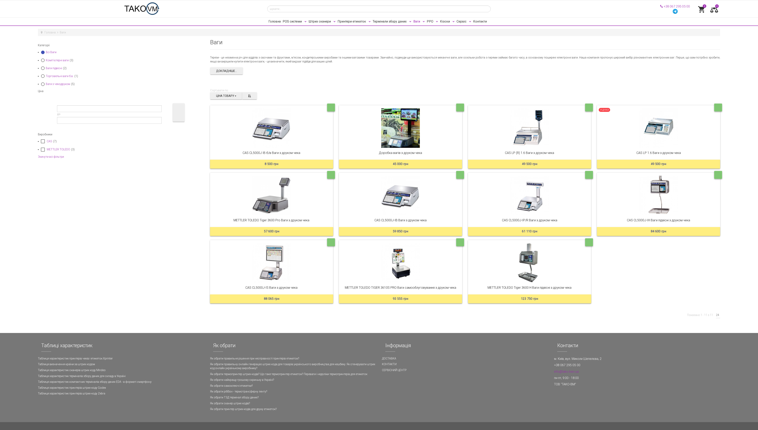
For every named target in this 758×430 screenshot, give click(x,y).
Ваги (417, 21)
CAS (49, 141)
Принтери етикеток (352, 21)
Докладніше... (226, 71)
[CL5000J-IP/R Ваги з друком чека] (529, 195)
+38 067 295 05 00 (676, 6)
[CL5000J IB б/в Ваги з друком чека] (271, 128)
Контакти (480, 21)
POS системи (293, 21)
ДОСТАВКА (389, 358)
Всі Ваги (51, 52)
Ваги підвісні (54, 68)
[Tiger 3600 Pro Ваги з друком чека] (271, 195)
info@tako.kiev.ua (566, 371)
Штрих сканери (320, 21)
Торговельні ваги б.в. (59, 76)
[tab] (121, 45)
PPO (430, 21)
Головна (274, 21)
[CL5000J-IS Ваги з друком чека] (271, 263)
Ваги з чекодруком (58, 84)
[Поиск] (179, 112)
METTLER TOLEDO (58, 149)
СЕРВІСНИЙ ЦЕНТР (394, 370)
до (58, 114)
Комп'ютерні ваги (57, 60)
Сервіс (462, 21)
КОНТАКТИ (389, 364)
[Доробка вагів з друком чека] (400, 128)
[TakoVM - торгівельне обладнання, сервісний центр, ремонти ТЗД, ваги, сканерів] (150, 8)
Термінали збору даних (390, 21)
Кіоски (445, 21)
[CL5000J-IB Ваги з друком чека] (400, 195)
